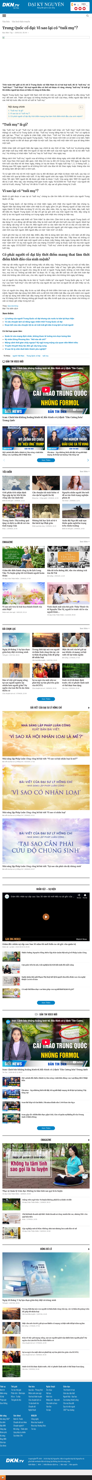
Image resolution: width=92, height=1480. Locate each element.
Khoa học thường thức (38, 1425)
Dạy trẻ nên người (69, 1406)
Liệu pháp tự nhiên (19, 1432)
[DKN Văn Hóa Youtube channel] (84, 8)
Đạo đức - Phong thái (36, 1389)
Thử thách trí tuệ (69, 1389)
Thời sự (3, 1386)
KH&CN (34, 1415)
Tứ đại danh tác (34, 1403)
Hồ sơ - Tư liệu (15, 1396)
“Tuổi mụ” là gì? (16, 110)
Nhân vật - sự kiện (8, 947)
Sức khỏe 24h (18, 1435)
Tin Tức (4, 1072)
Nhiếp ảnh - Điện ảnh (53, 1399)
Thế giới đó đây (16, 1399)
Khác (4, 529)
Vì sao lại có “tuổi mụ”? (20, 113)
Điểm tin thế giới (7, 501)
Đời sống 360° (5, 1418)
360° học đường (68, 1409)
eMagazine (46, 1140)
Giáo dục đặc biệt (69, 1393)
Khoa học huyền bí (37, 1422)
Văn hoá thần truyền (21, 21)
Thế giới (5, 655)
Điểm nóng (3, 1393)
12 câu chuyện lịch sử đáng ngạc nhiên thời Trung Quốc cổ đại (33, 322)
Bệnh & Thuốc (18, 1418)
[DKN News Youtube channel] (76, 8)
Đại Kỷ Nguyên (76, 1459)
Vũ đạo (48, 1409)
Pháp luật (3, 1399)
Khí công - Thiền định (20, 1428)
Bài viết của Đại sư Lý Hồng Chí (46, 707)
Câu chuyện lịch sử (8, 693)
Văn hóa (6, 21)
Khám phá (3, 1432)
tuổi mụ (45, 356)
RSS (39, 1465)
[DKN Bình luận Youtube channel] (80, 8)
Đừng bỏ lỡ (46, 1249)
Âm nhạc (49, 1389)
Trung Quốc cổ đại (33, 356)
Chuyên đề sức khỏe (20, 1422)
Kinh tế (2, 1389)
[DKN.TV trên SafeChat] (72, 4)
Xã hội (2, 1396)
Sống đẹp (3, 1428)
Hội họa (48, 1393)
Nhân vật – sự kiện (46, 889)
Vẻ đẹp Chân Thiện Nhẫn (10, 578)
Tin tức (33, 1428)
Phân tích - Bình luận (18, 1393)
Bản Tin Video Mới (48, 1014)
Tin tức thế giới (16, 1389)
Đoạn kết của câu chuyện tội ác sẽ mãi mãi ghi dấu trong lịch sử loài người (39, 325)
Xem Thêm (46, 460)
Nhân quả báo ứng (38, 526)
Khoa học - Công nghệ (39, 498)
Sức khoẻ (65, 501)
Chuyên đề (32, 1406)
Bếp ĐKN (3, 1425)
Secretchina (13, 306)
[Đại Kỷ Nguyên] (10, 4)
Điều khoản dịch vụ (50, 1465)
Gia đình (2, 1422)
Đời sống (50, 576)
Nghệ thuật (32, 1409)
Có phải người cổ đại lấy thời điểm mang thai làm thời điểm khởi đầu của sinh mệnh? (46, 116)
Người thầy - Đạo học (70, 1396)
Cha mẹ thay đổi (68, 1403)
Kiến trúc (49, 1396)
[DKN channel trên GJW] (83, 4)
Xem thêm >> (85, 471)
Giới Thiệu (16, 8)
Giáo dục (66, 1386)
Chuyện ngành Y (18, 1425)
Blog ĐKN (3, 1438)
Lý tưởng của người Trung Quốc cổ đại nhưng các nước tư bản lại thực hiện (39, 318)
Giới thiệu (31, 1465)
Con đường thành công (71, 1399)
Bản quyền (73, 1465)
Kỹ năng (2, 1435)
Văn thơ (48, 1406)
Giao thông (3, 1403)
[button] (80, 107)
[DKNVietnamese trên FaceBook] (75, 4)
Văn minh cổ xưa (51, 1403)
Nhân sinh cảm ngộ (8, 612)
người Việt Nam (18, 356)
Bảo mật (63, 1465)
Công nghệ (34, 1418)
